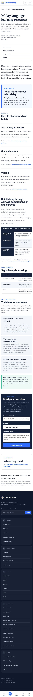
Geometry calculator (8, 637)
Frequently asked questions (10, 665)
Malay (4, 592)
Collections (6, 533)
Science (5, 584)
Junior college (7, 565)
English (5, 580)
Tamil (4, 597)
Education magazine (8, 537)
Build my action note (16, 445)
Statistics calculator (8, 641)
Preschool (5, 552)
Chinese (5, 588)
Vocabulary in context (8, 50)
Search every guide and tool (8, 508)
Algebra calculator (8, 633)
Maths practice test (8, 645)
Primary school (7, 556)
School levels (6, 524)
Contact (5, 669)
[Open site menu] (30, 3)
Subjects (8, 9)
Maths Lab (6, 616)
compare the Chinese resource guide (20, 261)
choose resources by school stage (21, 164)
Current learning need (9, 415)
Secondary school (8, 560)
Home (2, 9)
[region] (16, 241)
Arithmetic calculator (8, 629)
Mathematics (6, 576)
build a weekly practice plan (19, 189)
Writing (5, 57)
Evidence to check (8, 431)
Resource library (7, 541)
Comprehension (7, 54)
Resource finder (7, 608)
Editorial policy (7, 661)
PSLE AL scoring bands (9, 624)
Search (28, 512)
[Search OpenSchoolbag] (25, 3)
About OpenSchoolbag (9, 656)
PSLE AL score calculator (9, 620)
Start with (6, 423)
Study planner (7, 612)
